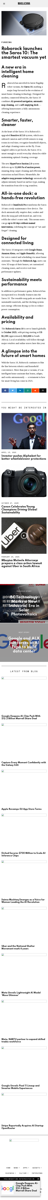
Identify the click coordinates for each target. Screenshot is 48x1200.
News (16, 1168)
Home (8, 1168)
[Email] (42, 390)
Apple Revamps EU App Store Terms (21, 809)
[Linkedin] (20, 390)
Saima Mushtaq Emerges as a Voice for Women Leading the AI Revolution (23, 901)
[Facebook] (5, 390)
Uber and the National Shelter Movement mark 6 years (18, 947)
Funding (6, 42)
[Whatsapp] (27, 390)
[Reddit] (35, 390)
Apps (25, 1168)
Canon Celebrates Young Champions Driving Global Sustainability (19, 509)
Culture (23, 1173)
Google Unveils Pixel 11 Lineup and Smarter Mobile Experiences (20, 1087)
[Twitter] (12, 390)
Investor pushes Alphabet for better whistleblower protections (23, 457)
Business (10, 1173)
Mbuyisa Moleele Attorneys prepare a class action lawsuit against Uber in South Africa (21, 563)
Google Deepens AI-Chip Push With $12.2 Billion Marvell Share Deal (27, 1187)
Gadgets (36, 1168)
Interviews (37, 1173)
